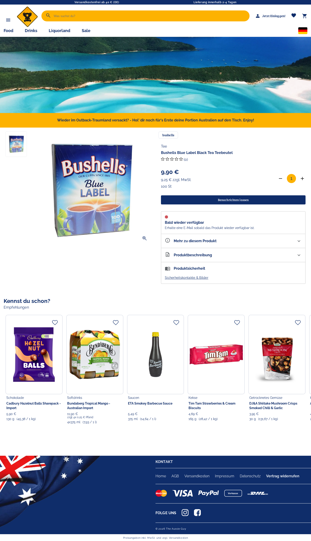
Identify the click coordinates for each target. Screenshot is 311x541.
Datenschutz (250, 476)
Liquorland (59, 30)
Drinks (31, 30)
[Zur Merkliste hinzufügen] (55, 322)
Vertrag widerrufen (282, 476)
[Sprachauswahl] (303, 31)
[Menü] (8, 20)
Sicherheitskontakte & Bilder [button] (186, 277)
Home (161, 476)
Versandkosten (196, 476)
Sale (86, 30)
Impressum (224, 476)
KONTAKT (164, 462)
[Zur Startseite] (27, 26)
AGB (175, 476)
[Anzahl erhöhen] (302, 178)
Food (8, 30)
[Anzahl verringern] (280, 178)
